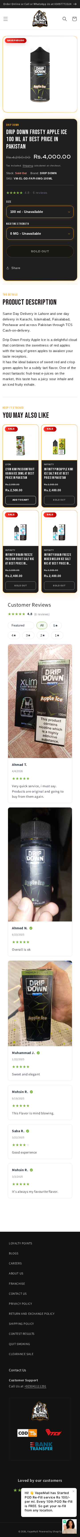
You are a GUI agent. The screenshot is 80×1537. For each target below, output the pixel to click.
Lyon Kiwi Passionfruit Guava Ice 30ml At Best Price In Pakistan (19, 473)
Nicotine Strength (17, 224)
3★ (28, 635)
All (42, 625)
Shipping (28, 165)
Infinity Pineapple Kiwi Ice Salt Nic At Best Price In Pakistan (58, 473)
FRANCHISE (17, 1284)
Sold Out (59, 500)
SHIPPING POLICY (21, 1324)
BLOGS (13, 1253)
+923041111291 (35, 1386)
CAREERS (15, 1263)
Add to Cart (20, 500)
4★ (14, 635)
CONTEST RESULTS (21, 1334)
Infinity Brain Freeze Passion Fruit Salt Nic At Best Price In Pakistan (19, 559)
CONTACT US (18, 1294)
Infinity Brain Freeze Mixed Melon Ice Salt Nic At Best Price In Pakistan (57, 559)
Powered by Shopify (50, 1531)
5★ (55, 625)
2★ (42, 635)
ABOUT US (16, 1273)
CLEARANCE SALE (21, 1354)
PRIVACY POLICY (20, 1304)
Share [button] (15, 268)
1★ (57, 635)
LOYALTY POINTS (20, 1243)
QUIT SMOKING (19, 1344)
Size (8, 202)
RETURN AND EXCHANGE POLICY (32, 1314)
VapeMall (32, 1531)
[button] (5, 19)
